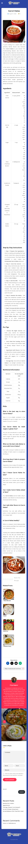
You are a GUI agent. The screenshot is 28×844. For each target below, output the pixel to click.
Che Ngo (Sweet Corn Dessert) (11, 807)
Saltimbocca (12, 823)
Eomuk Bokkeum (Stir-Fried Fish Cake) (13, 811)
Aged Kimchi (6, 805)
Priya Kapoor (14, 685)
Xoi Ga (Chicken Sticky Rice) (10, 809)
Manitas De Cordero (8, 803)
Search (5, 789)
